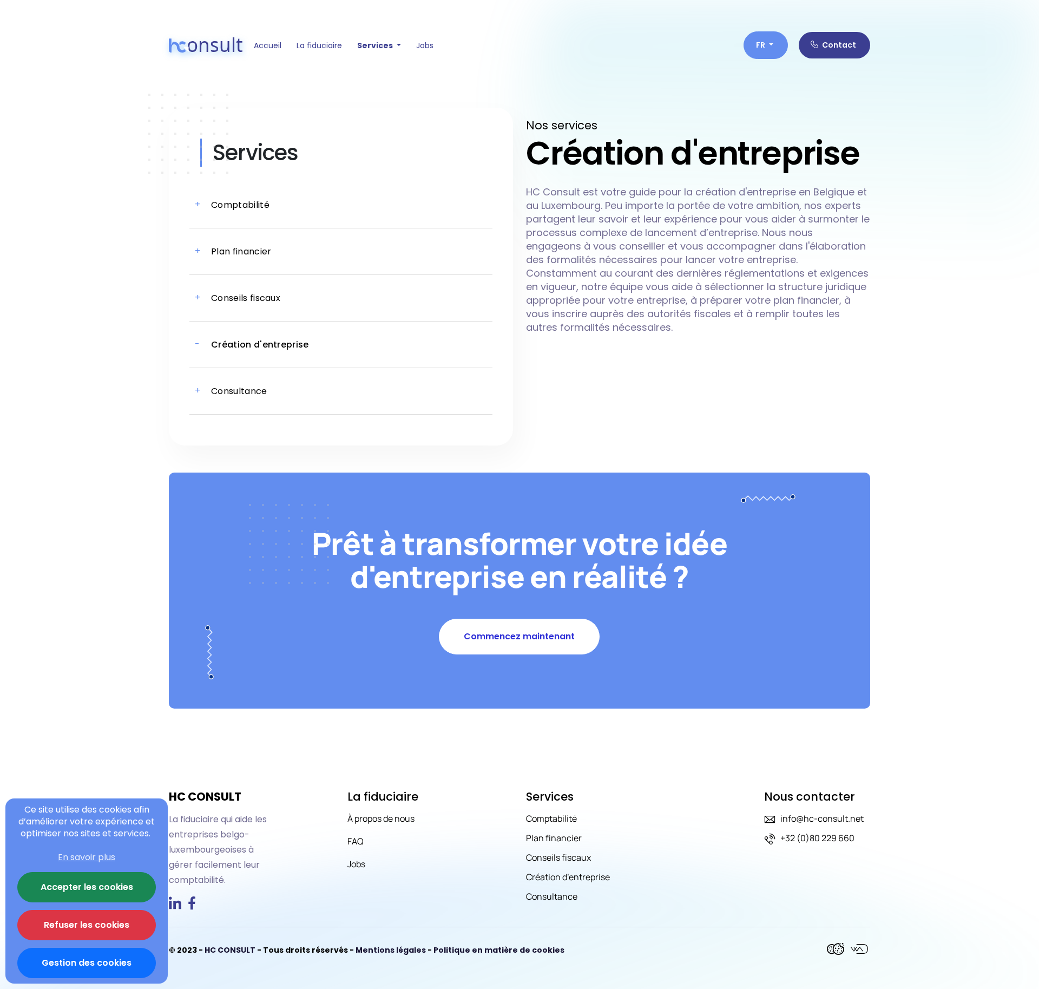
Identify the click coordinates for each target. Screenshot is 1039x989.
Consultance (551, 896)
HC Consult (230, 950)
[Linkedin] (177, 905)
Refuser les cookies (86, 925)
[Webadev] (859, 950)
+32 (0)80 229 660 (817, 838)
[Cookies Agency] (837, 950)
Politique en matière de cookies (498, 950)
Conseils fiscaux (558, 857)
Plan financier (554, 838)
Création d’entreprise (568, 877)
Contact (838, 45)
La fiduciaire (319, 45)
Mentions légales (392, 950)
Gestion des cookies (86, 963)
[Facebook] (193, 905)
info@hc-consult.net (822, 818)
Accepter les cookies (87, 887)
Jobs (424, 45)
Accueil (267, 45)
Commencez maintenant (519, 636)
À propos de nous (381, 818)
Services (375, 45)
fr (761, 45)
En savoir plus (86, 857)
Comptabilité (551, 818)
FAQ (355, 841)
